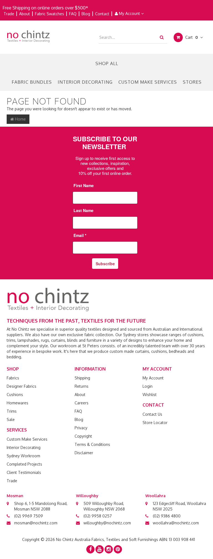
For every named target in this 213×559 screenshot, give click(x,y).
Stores (192, 82)
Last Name (83, 210)
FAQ (73, 13)
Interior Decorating (85, 82)
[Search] (162, 37)
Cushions (15, 394)
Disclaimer (84, 452)
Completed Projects (24, 464)
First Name (83, 185)
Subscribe (105, 263)
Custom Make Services (147, 82)
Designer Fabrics (21, 386)
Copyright (83, 436)
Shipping (82, 378)
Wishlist (150, 394)
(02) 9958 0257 (97, 516)
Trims (12, 411)
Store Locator (155, 422)
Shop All (106, 63)
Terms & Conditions (92, 444)
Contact (102, 13)
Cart (191, 37)
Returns (81, 386)
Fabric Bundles (32, 82)
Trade (9, 13)
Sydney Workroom (23, 455)
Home (20, 119)
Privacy (81, 427)
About (24, 13)
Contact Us (152, 414)
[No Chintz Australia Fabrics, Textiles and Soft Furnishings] (28, 36)
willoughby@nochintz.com (107, 522)
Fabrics (13, 378)
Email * (79, 235)
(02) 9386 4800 (167, 516)
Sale (11, 419)
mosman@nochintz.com (35, 522)
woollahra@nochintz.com (176, 522)
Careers (81, 402)
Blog (86, 13)
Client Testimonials (24, 472)
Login (148, 386)
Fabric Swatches (49, 13)
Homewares (17, 402)
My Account (129, 13)
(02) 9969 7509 (28, 516)
